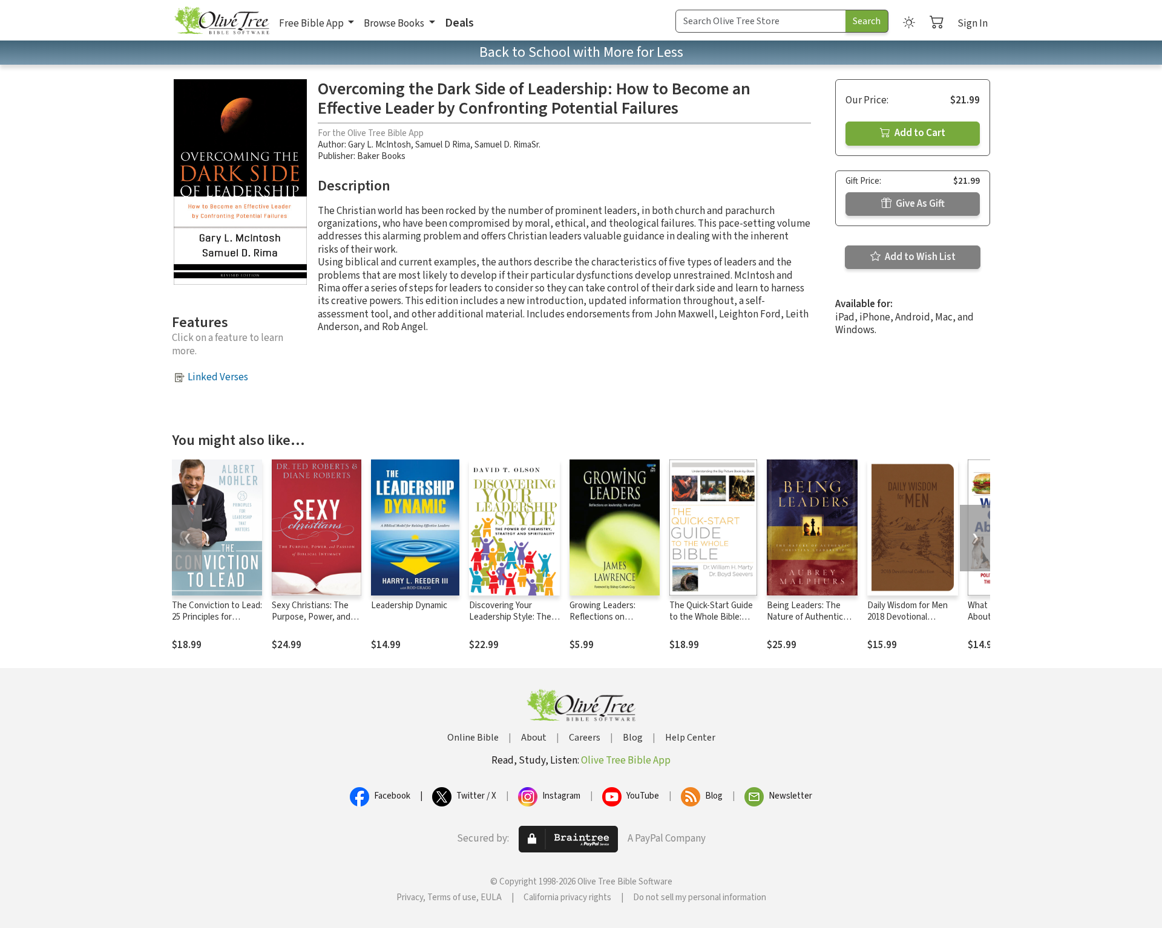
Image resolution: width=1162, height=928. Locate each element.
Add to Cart (919, 133)
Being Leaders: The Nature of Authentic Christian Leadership (806, 617)
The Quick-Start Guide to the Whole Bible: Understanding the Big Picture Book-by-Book (712, 622)
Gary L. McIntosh (379, 144)
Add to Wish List (919, 257)
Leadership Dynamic (409, 605)
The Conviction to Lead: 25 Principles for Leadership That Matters (217, 622)
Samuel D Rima (442, 144)
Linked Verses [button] (218, 377)
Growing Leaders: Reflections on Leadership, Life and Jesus (608, 622)
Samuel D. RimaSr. (507, 144)
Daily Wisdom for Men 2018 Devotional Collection (907, 617)
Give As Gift (919, 203)
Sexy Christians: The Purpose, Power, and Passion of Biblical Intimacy (311, 622)
